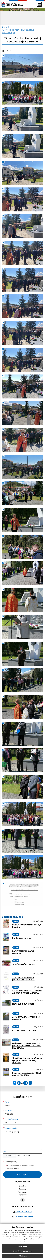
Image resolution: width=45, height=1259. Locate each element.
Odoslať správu (22, 1174)
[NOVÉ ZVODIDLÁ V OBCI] (6, 1003)
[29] (22, 814)
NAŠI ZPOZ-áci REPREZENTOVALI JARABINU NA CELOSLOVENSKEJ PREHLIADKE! (26, 1045)
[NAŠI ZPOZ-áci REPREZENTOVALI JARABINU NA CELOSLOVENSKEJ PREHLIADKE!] (6, 1043)
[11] (22, 360)
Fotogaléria (22, 1192)
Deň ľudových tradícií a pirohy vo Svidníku (27, 926)
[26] (22, 734)
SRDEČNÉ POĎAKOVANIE (23, 964)
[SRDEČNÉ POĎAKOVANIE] (6, 963)
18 (25, 1083)
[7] (22, 253)
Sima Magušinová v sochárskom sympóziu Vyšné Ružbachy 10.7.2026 (27, 1060)
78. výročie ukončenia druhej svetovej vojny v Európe (18, 31)
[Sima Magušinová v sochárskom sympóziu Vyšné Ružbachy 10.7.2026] (6, 1058)
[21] (22, 680)
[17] (22, 547)
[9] (22, 333)
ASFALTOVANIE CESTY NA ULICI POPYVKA (26, 1018)
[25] (22, 787)
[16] (22, 467)
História (22, 1186)
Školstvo (22, 1189)
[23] (22, 654)
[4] (22, 146)
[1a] (22, 66)
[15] (22, 440)
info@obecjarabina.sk (24, 1216)
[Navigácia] (39, 4)
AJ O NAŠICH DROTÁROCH (24, 1030)
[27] (22, 760)
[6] (22, 199)
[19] (22, 573)
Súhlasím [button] (22, 1246)
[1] (22, 93)
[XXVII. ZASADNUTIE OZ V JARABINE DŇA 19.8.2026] (6, 976)
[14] (22, 493)
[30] (22, 867)
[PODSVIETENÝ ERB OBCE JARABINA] (6, 950)
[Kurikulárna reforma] (6, 937)
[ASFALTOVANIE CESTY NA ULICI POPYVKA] (6, 1016)
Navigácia (7, 4)
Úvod (6, 27)
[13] (22, 413)
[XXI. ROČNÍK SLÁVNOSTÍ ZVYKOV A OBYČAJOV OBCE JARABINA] (6, 989)
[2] (22, 173)
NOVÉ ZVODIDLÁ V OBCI (23, 1004)
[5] (22, 226)
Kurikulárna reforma (22, 938)
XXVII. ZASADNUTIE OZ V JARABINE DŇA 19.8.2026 (23, 978)
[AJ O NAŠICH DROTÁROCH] (6, 1029)
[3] (22, 119)
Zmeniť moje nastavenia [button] (22, 1251)
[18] (22, 520)
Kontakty (23, 1195)
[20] (22, 600)
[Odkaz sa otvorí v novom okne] (22, 1200)
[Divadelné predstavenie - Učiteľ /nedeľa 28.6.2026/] (6, 1072)
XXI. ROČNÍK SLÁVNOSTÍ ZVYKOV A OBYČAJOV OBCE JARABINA (27, 991)
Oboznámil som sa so (20, 1167)
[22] (22, 627)
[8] (22, 280)
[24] (22, 707)
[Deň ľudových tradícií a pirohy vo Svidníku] (6, 923)
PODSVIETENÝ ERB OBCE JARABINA (23, 952)
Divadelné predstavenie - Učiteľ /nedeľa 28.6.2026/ (26, 1074)
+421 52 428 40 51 (23, 1212)
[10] (22, 306)
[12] (22, 386)
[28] (22, 841)
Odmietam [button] (22, 1256)
